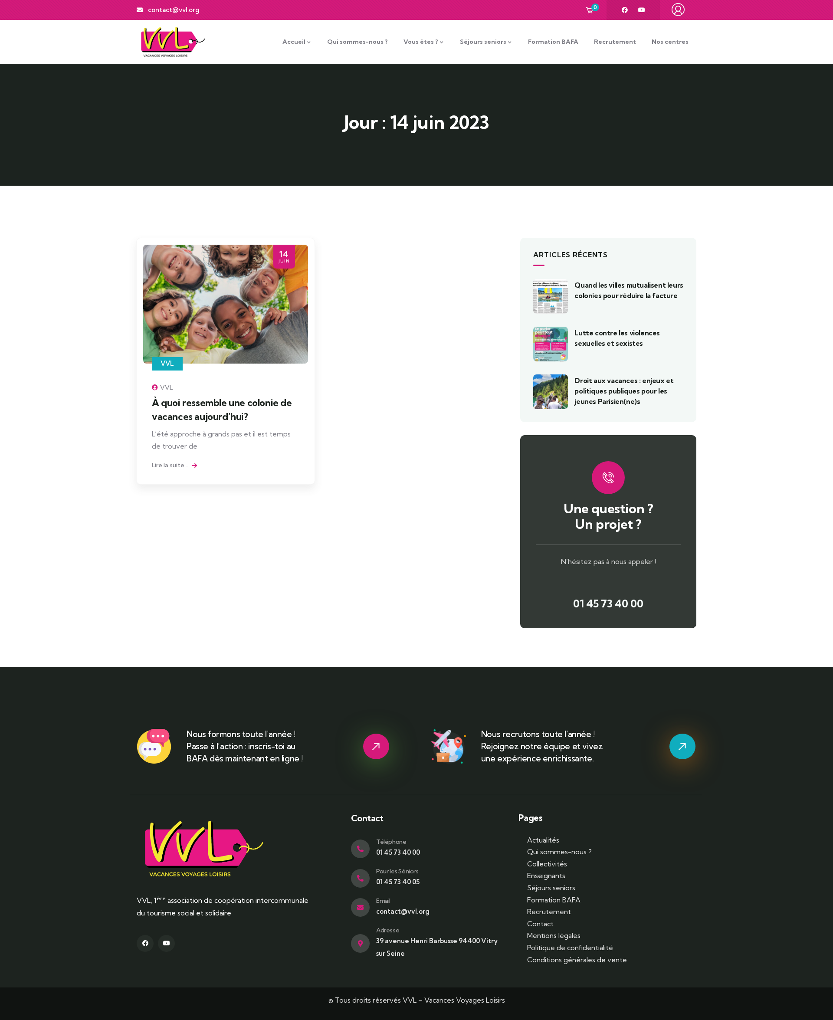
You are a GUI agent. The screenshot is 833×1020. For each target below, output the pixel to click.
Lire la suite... (171, 465)
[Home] (173, 42)
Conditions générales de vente (577, 959)
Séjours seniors (551, 887)
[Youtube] (642, 10)
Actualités (543, 840)
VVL (167, 363)
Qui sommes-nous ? (559, 851)
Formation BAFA (553, 899)
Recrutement (549, 911)
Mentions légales (553, 935)
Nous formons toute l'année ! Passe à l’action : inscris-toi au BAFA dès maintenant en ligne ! (245, 746)
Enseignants (546, 875)
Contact (540, 923)
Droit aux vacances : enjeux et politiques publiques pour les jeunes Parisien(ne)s (623, 391)
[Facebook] (625, 10)
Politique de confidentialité (570, 947)
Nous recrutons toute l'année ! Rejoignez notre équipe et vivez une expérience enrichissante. (542, 746)
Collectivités (547, 863)
